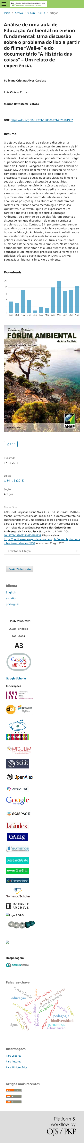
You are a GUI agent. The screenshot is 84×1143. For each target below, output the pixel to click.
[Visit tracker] (7, 942)
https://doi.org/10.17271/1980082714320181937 (42, 120)
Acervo (19, 13)
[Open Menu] (4, 4)
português (13, 604)
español (11, 598)
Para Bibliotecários (16, 1067)
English (11, 592)
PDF (12, 444)
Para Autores (13, 1061)
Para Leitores (13, 1055)
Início (7, 13)
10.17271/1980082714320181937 (22, 535)
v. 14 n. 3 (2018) (36, 13)
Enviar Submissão (20, 569)
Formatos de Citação (19, 551)
